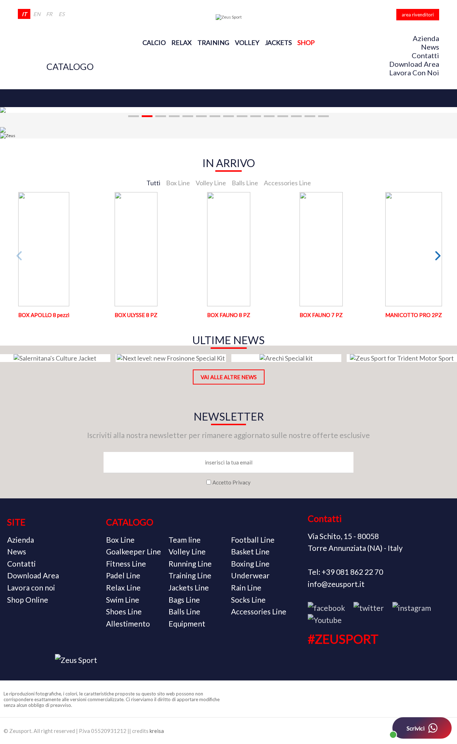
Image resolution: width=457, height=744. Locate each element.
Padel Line (123, 575)
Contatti (425, 55)
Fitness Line (126, 563)
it (24, 14)
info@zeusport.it (336, 583)
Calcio (154, 42)
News (430, 46)
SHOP (306, 42)
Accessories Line (258, 611)
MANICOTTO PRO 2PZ (413, 315)
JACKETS (278, 42)
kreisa (157, 731)
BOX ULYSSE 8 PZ (136, 315)
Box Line (120, 539)
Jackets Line (189, 587)
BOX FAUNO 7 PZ (321, 315)
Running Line (190, 563)
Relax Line (123, 587)
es (62, 14)
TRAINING (213, 42)
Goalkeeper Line (133, 551)
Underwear (250, 575)
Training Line (190, 575)
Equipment (187, 623)
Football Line (253, 539)
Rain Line (246, 587)
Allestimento (128, 623)
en (36, 14)
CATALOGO (70, 66)
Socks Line (248, 599)
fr (49, 14)
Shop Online (27, 599)
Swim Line (122, 599)
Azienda (426, 38)
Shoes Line (124, 611)
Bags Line (184, 599)
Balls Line (184, 611)
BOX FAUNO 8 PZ (228, 315)
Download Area (414, 64)
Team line (185, 539)
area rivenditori (418, 14)
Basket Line (250, 551)
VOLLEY (247, 42)
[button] (133, 116)
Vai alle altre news (229, 377)
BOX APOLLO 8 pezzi (43, 315)
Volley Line (187, 551)
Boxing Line (250, 563)
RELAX (181, 42)
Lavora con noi (414, 72)
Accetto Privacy (231, 482)
